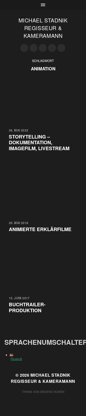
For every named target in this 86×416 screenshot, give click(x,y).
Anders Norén (52, 392)
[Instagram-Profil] (24, 48)
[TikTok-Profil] (61, 48)
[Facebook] (43, 48)
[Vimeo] (52, 48)
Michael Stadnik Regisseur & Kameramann (43, 27)
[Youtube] (33, 48)
